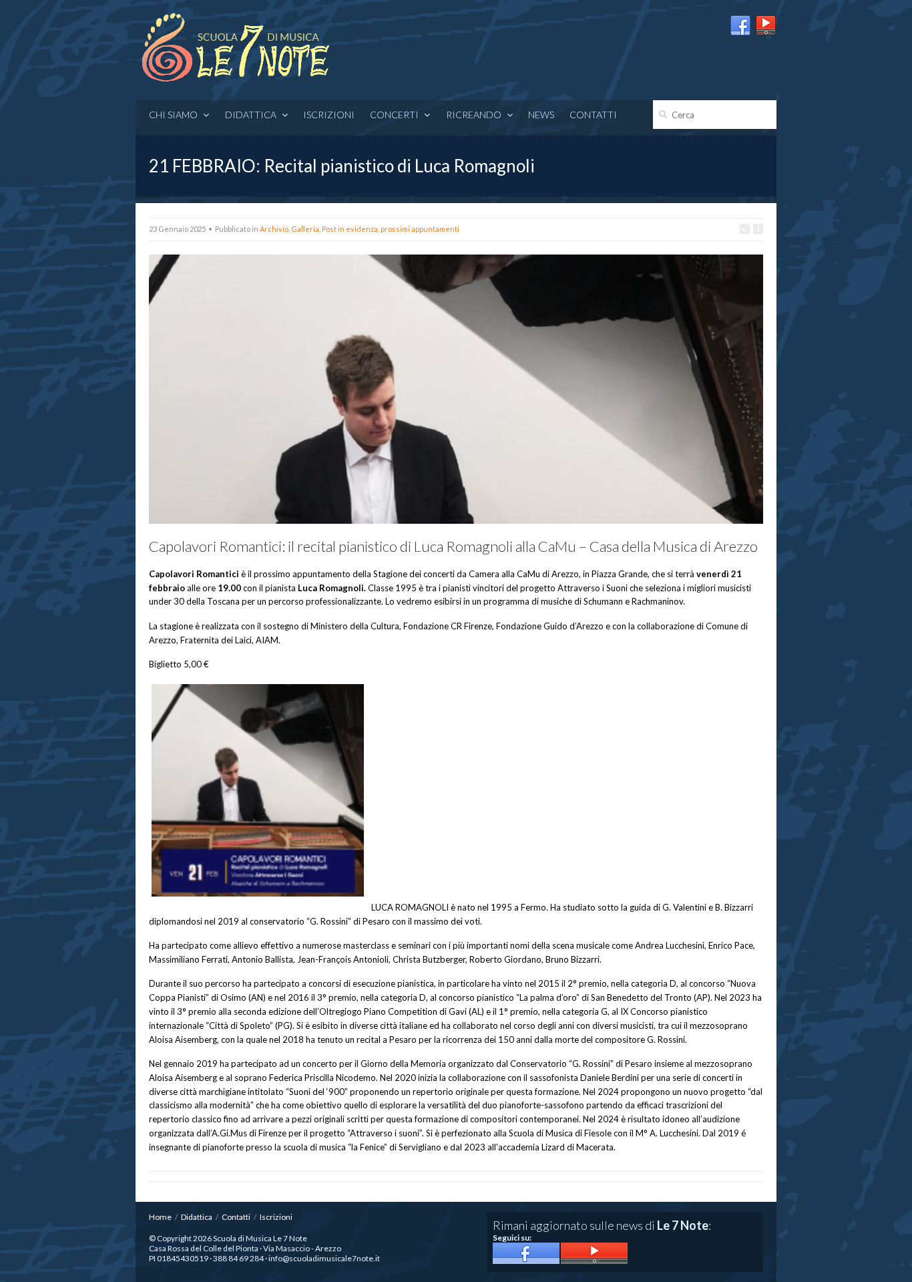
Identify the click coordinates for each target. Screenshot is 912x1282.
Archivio (274, 228)
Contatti (593, 114)
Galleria (305, 228)
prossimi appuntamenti (420, 228)
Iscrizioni (329, 114)
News (541, 114)
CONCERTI (394, 114)
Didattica (250, 114)
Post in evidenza (350, 228)
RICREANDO (473, 114)
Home (160, 1217)
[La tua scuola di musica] (236, 48)
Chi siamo (173, 114)
